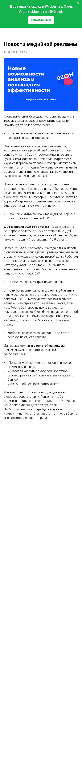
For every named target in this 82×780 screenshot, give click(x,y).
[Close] (78, 3)
